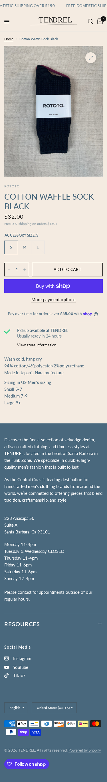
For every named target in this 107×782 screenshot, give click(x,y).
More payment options (53, 299)
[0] (99, 22)
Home (8, 39)
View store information (36, 345)
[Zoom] (90, 57)
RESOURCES (22, 623)
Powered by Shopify (84, 750)
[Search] (90, 22)
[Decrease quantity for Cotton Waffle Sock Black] (9, 269)
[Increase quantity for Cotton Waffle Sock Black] (24, 269)
